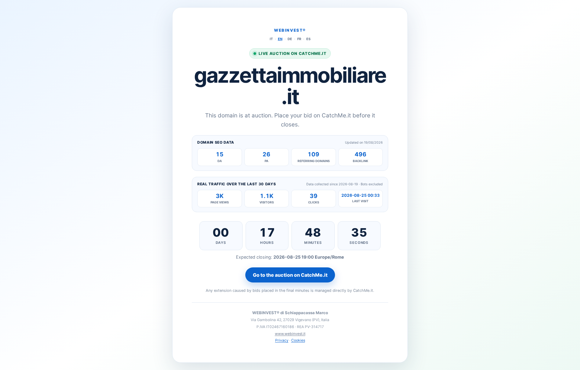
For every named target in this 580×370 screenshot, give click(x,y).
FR (299, 39)
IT (271, 39)
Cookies (298, 340)
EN (280, 39)
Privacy (281, 340)
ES (308, 39)
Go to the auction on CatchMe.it (290, 275)
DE (290, 39)
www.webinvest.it (290, 333)
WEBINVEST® (290, 30)
